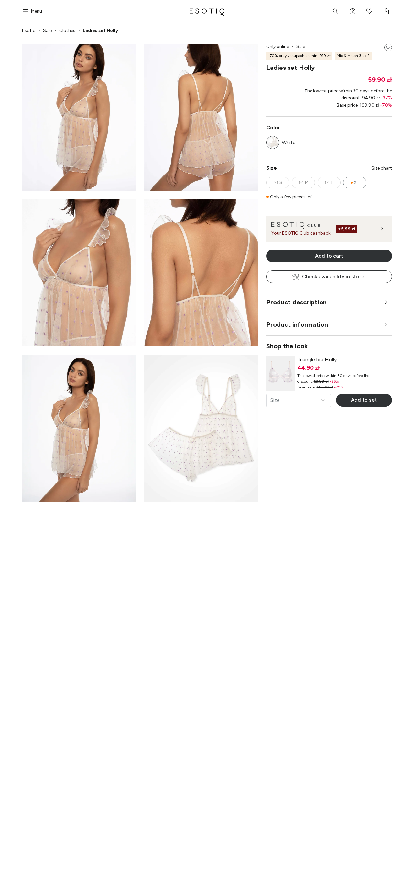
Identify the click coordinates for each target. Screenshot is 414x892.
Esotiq (29, 30)
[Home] (207, 11)
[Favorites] (369, 11)
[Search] (336, 11)
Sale (47, 30)
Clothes (67, 30)
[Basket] (386, 11)
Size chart (381, 168)
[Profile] (352, 11)
